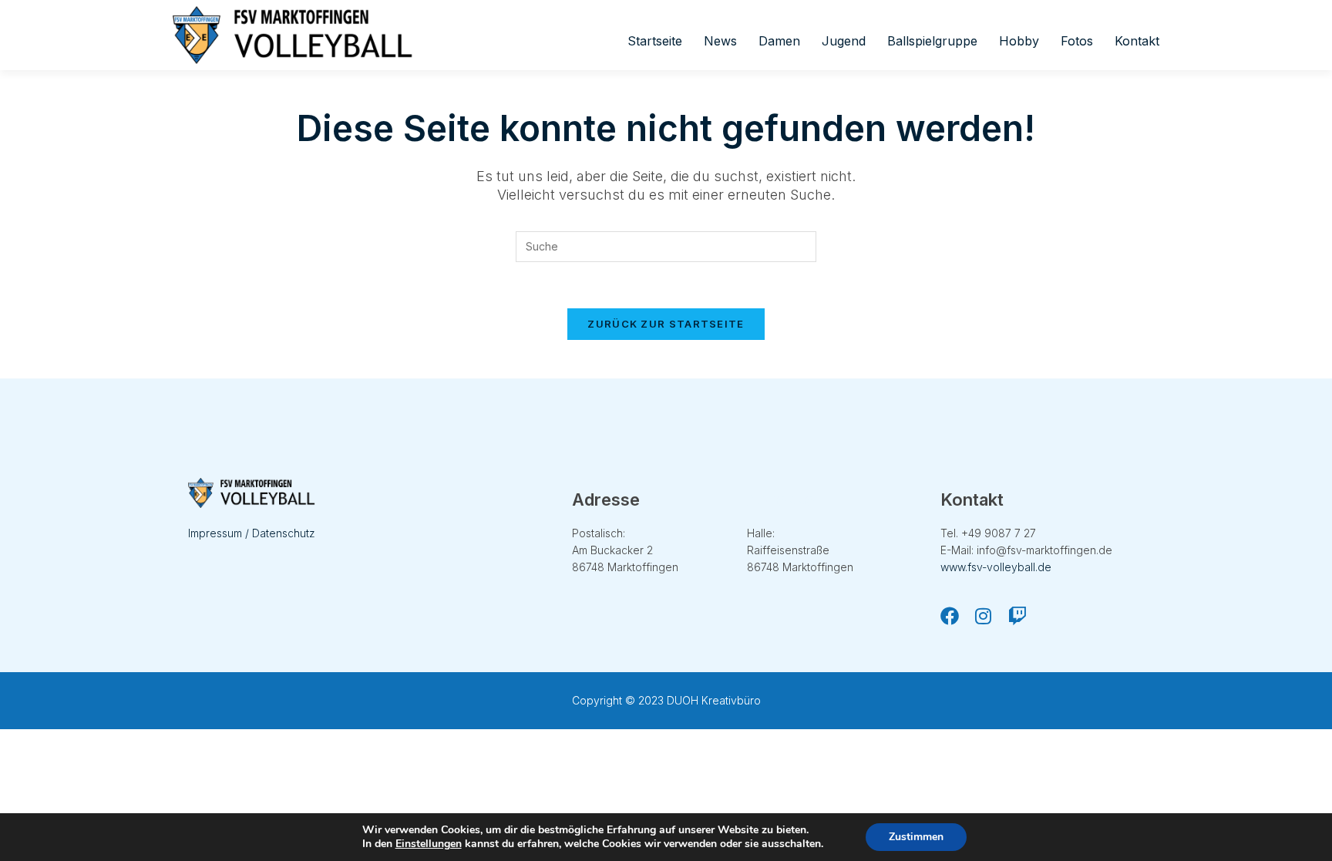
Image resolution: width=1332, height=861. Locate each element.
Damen (779, 41)
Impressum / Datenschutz (251, 533)
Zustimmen (916, 836)
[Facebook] (949, 616)
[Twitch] (1017, 616)
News (720, 41)
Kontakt (1137, 41)
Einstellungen (428, 844)
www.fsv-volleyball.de (995, 566)
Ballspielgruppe (932, 41)
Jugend (844, 41)
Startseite (654, 41)
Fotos (1077, 41)
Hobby (1019, 41)
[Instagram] (983, 616)
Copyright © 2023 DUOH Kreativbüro (666, 700)
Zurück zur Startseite (665, 324)
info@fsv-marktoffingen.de (1044, 550)
